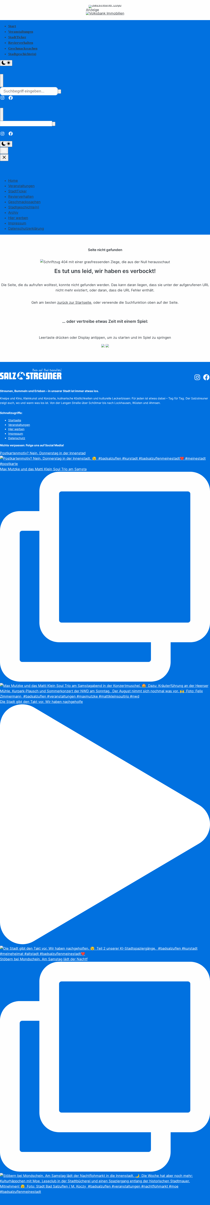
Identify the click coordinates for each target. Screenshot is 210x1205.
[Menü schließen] (4, 157)
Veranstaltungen (20, 32)
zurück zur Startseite (74, 302)
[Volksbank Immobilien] (105, 13)
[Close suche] (1, 80)
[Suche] (59, 91)
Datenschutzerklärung (26, 228)
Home (13, 180)
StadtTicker (17, 37)
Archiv (13, 212)
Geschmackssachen (22, 48)
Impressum (17, 223)
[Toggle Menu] (4, 150)
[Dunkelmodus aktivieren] (6, 63)
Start (12, 26)
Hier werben (18, 218)
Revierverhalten (20, 43)
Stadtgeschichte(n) (22, 54)
